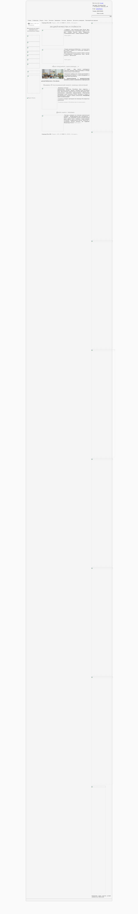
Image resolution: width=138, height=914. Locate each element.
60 (69, 22)
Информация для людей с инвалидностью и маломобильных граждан (33, 30)
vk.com (101, 3)
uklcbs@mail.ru (99, 8)
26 (60, 22)
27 (61, 22)
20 (58, 22)
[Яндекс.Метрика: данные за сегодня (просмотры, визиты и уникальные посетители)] (31, 98)
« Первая (53, 22)
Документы (69, 20)
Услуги (46, 20)
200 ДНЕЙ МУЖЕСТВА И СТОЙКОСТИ (65, 27)
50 (68, 22)
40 (67, 22)
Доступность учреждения (78, 20)
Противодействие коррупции (91, 20)
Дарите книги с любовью (65, 112)
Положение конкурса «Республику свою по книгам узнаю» (71, 102)
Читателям (51, 20)
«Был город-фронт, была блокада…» (65, 66)
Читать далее (68, 35)
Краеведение (57, 20)
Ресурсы (41, 20)
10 (57, 22)
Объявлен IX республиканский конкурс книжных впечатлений (65, 85)
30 (65, 22)
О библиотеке (35, 20)
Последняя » (75, 22)
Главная (29, 20)
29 (64, 22)
